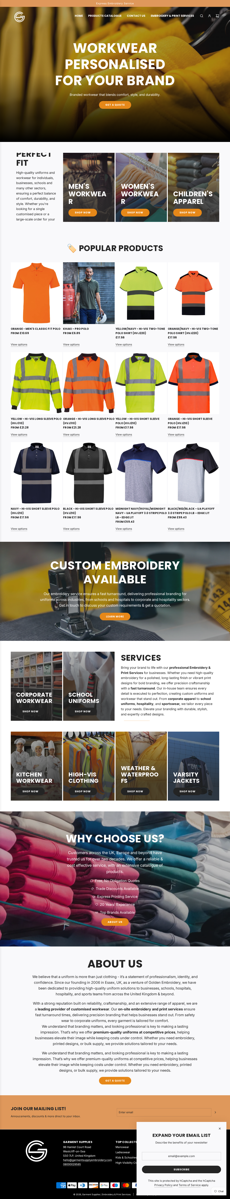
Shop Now (83, 212)
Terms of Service (190, 1185)
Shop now (30, 791)
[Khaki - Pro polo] (88, 293)
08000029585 (72, 1164)
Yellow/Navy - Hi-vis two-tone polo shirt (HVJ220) (140, 331)
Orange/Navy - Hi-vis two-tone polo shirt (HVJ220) (193, 331)
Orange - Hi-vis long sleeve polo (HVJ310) (88, 421)
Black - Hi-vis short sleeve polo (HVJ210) (88, 511)
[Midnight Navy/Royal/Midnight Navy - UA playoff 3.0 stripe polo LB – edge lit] (141, 473)
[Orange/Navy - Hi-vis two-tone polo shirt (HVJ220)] (193, 293)
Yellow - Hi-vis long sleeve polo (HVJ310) (36, 421)
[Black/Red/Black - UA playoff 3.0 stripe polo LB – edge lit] (193, 473)
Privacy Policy (163, 1185)
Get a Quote (115, 105)
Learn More (115, 616)
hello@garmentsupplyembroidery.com (87, 1160)
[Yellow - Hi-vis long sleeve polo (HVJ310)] (36, 383)
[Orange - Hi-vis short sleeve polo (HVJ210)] (193, 383)
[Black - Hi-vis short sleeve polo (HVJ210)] (88, 473)
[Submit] (215, 1112)
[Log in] (209, 16)
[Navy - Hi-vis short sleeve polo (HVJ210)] (36, 473)
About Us (115, 922)
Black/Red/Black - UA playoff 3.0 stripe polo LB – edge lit (191, 511)
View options (19, 344)
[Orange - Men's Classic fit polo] (36, 293)
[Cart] (217, 16)
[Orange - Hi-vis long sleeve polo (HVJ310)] (88, 383)
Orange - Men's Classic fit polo (36, 329)
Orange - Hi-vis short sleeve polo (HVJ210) (190, 421)
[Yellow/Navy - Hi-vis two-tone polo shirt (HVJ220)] (141, 293)
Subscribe (182, 1169)
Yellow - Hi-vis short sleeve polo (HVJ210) (137, 421)
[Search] (202, 16)
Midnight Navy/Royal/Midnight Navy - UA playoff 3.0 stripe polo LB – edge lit (141, 513)
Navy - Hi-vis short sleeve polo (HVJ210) (35, 511)
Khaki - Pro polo (76, 329)
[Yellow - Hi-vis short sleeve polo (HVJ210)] (141, 383)
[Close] (220, 1129)
